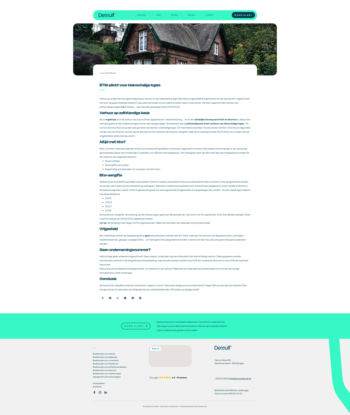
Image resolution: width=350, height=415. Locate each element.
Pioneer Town (193, 406)
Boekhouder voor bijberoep (105, 357)
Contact (209, 15)
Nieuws (191, 15)
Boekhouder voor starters (104, 354)
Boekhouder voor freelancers (105, 364)
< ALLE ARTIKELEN (108, 73)
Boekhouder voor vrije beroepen (107, 373)
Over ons (141, 15)
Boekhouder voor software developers (110, 367)
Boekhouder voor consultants (106, 360)
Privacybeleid (99, 383)
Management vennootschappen (107, 377)
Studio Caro (203, 406)
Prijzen (174, 15)
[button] (103, 298)
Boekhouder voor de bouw (104, 370)
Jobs (158, 15)
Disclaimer (97, 387)
